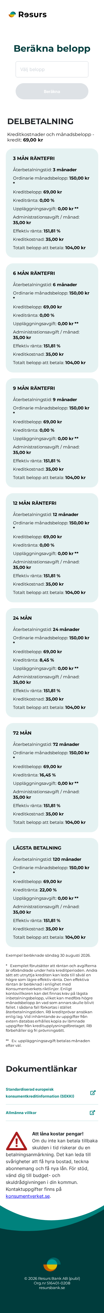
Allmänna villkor (21, 1112)
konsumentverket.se (28, 1196)
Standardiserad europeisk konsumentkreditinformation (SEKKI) (40, 1092)
